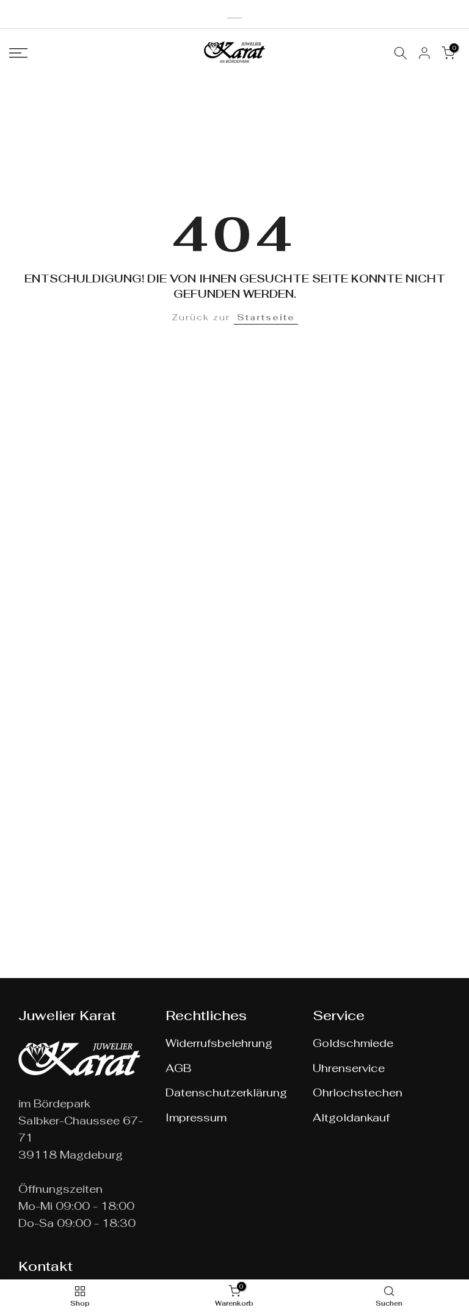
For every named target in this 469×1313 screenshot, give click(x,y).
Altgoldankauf (351, 1117)
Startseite (266, 317)
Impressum (196, 1117)
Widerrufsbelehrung (218, 1043)
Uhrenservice (349, 1068)
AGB (178, 1068)
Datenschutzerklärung (226, 1092)
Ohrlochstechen (357, 1092)
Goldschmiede (353, 1043)
